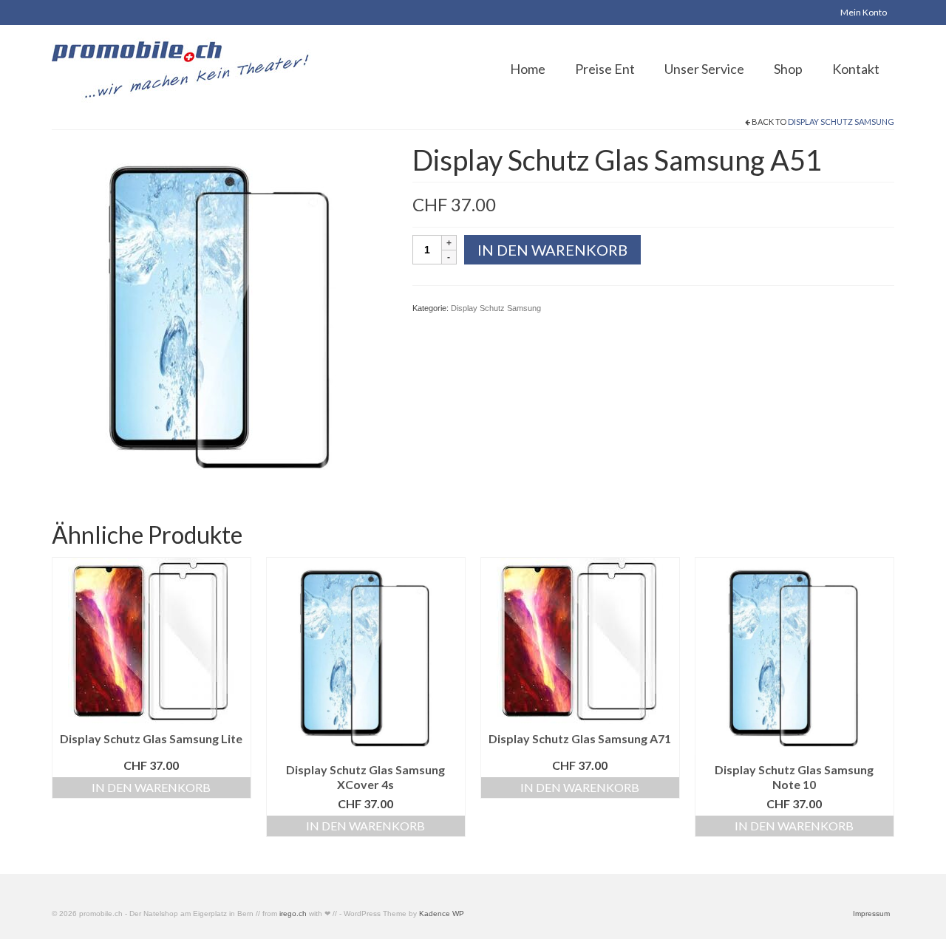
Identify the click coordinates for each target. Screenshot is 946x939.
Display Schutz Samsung (841, 121)
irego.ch (293, 913)
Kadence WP (441, 913)
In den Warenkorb (552, 250)
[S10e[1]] (221, 312)
